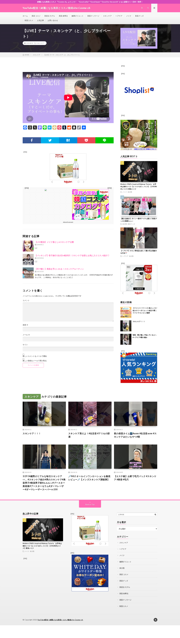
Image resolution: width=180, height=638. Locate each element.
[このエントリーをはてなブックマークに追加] (68, 140)
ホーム (25, 16)
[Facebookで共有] (32, 140)
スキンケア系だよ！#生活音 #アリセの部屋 (89, 435)
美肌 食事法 (63, 16)
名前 (25, 325)
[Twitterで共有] (50, 140)
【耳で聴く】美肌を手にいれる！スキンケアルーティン (59, 269)
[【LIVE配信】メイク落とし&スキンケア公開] (28, 246)
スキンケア (107, 16)
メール (26, 335)
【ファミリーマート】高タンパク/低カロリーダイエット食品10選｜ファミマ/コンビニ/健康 (145, 310)
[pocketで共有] (86, 140)
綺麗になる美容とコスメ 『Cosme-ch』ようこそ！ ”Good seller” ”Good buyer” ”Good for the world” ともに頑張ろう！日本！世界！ (90, 2)
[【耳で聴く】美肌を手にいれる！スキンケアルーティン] (28, 272)
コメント (26, 300)
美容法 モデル (49, 16)
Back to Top (90, 504)
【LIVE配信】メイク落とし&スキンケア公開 (54, 242)
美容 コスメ (36, 16)
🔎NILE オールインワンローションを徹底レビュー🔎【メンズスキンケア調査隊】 (89, 478)
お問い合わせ (53, 20)
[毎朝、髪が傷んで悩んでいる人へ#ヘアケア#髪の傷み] (125, 339)
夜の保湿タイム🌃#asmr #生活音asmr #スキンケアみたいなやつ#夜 (135, 435)
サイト (25, 345)
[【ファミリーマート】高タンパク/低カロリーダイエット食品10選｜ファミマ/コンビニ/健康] (125, 312)
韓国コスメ (29, 20)
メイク (128, 16)
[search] (155, 514)
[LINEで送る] (104, 140)
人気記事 (40, 20)
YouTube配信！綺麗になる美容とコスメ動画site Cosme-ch (60, 620)
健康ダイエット (78, 16)
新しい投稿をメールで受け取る (35, 361)
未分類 (130, 192)
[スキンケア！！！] (125, 325)
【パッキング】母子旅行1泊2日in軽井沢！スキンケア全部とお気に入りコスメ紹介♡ (72, 255)
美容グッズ (139, 16)
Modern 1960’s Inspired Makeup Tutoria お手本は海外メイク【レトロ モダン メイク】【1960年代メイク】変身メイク (138, 186)
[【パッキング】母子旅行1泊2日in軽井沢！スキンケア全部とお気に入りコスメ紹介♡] (28, 259)
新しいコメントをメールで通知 (35, 356)
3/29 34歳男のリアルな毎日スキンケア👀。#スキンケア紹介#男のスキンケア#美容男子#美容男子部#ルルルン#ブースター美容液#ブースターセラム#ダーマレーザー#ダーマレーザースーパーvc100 (44, 483)
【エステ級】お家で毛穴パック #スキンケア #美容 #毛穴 (135, 478)
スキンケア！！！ (139, 321)
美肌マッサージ (93, 16)
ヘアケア (118, 16)
